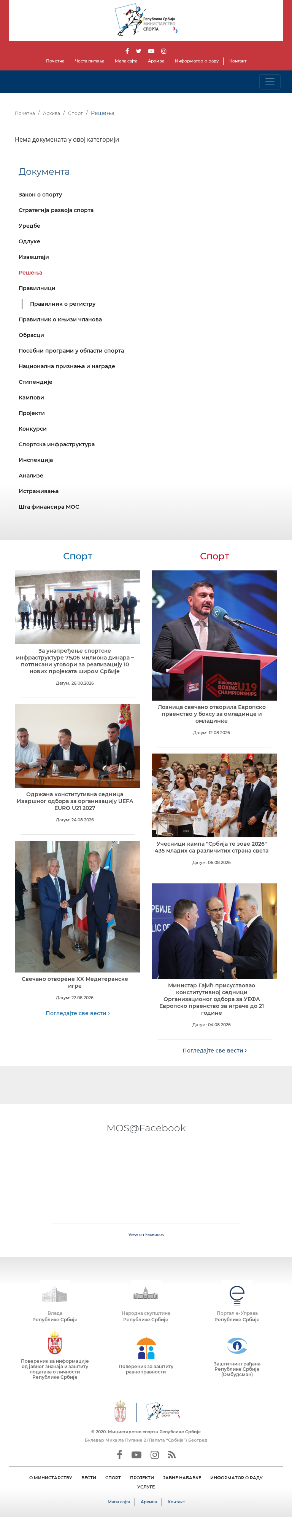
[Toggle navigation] (270, 81)
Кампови (31, 397)
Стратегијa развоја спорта (56, 210)
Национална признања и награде (67, 366)
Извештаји (34, 257)
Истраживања (39, 491)
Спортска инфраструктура (57, 444)
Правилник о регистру (62, 303)
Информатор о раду (197, 61)
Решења (30, 272)
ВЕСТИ (88, 1477)
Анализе (31, 475)
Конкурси (33, 428)
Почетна (55, 61)
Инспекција (36, 460)
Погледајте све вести (77, 1013)
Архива (156, 61)
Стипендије (35, 381)
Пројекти (32, 413)
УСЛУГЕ (146, 1487)
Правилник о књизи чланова (60, 319)
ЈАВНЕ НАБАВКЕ (182, 1477)
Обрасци (31, 335)
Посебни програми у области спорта (71, 350)
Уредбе (29, 225)
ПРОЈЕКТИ (142, 1477)
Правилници (37, 288)
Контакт (237, 61)
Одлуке (29, 241)
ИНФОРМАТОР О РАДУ (236, 1477)
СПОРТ (113, 1477)
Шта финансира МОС (49, 506)
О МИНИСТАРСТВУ (50, 1477)
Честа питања (89, 61)
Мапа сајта (126, 61)
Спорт (75, 113)
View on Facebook (146, 1234)
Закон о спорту (40, 194)
